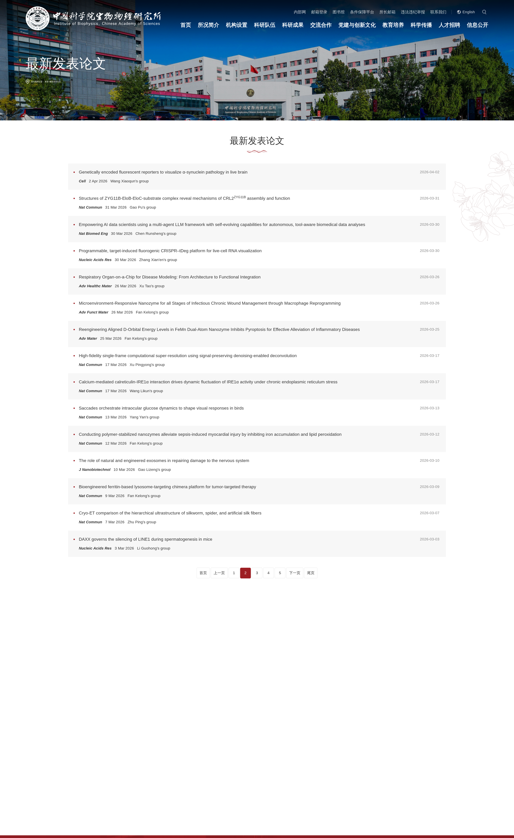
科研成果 (293, 25)
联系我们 (438, 12)
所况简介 (208, 25)
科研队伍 (264, 25)
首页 (185, 25)
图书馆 (339, 12)
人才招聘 (449, 25)
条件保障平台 (362, 12)
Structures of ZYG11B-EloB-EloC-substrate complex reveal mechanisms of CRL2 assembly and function (184, 198)
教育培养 (393, 25)
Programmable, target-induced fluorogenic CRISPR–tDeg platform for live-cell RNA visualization (170, 250)
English (468, 12)
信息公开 (477, 25)
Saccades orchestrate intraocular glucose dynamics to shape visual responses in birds (161, 408)
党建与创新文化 (357, 25)
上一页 (219, 573)
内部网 (300, 12)
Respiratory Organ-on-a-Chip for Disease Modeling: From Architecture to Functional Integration (170, 277)
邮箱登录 (319, 12)
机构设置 (236, 25)
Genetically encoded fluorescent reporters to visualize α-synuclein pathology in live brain (163, 172)
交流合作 (321, 25)
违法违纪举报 (413, 12)
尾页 (311, 573)
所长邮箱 (387, 12)
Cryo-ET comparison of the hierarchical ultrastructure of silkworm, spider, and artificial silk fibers (170, 513)
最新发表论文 (55, 82)
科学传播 (421, 25)
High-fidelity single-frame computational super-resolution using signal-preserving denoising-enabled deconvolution (188, 355)
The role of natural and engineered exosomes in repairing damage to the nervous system (164, 460)
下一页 (294, 573)
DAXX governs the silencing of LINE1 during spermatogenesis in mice (145, 539)
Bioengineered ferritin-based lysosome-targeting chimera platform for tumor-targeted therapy (167, 486)
